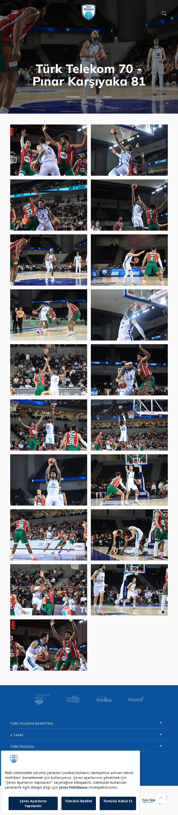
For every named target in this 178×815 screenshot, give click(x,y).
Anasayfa (72, 96)
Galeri (107, 96)
